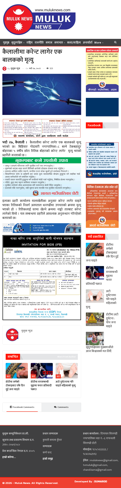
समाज (49, 42)
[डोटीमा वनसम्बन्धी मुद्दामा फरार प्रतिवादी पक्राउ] (42, 370)
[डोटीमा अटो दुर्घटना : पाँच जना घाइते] (95, 319)
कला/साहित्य (74, 42)
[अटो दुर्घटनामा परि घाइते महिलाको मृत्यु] (67, 370)
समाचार (58, 42)
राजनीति (39, 42)
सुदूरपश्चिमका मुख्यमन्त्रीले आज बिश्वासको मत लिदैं (99, 349)
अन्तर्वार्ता (87, 42)
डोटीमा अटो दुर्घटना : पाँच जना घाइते (112, 320)
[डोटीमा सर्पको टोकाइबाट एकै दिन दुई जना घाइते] (17, 370)
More (97, 42)
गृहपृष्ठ (6, 42)
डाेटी (8, 376)
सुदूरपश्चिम (16, 42)
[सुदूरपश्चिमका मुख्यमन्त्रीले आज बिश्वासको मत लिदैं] (95, 338)
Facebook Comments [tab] (23, 407)
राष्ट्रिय (29, 42)
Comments (63, 407)
